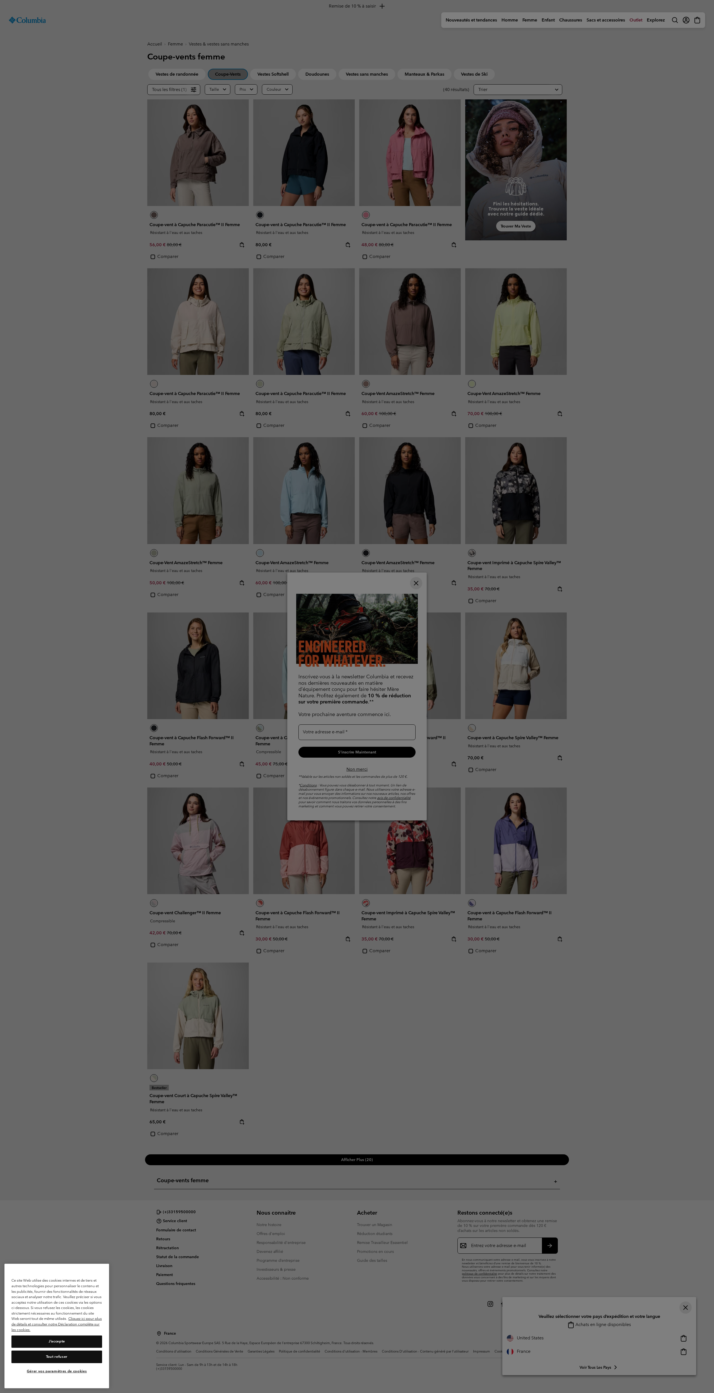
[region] (56, 1326)
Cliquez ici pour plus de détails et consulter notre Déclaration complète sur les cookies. (56, 1324)
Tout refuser (56, 1356)
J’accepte (57, 1341)
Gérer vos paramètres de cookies (57, 1371)
